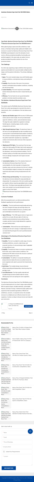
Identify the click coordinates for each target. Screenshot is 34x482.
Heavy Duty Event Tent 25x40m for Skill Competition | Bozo (22, 388)
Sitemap (29, 478)
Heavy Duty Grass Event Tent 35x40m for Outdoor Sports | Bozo (21, 354)
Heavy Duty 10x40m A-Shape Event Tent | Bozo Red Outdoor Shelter (22, 328)
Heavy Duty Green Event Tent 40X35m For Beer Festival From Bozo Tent (22, 412)
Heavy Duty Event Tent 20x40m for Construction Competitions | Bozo (22, 365)
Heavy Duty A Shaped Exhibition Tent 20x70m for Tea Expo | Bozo (22, 378)
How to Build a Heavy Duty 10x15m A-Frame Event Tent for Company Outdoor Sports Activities (22, 339)
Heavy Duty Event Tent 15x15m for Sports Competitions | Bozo (21, 399)
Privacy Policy (17, 480)
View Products (28, 306)
